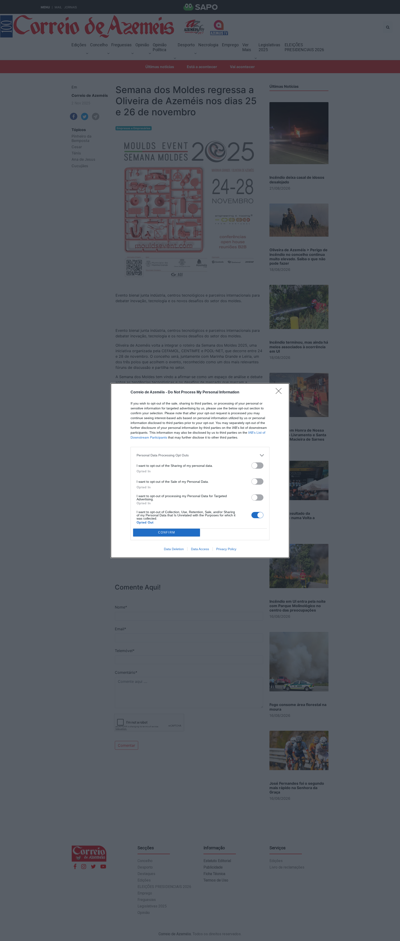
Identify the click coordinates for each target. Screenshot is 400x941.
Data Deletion (174, 549)
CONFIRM (166, 532)
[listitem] (200, 455)
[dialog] (200, 470)
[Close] (280, 392)
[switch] (257, 465)
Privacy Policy (226, 549)
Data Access (200, 549)
